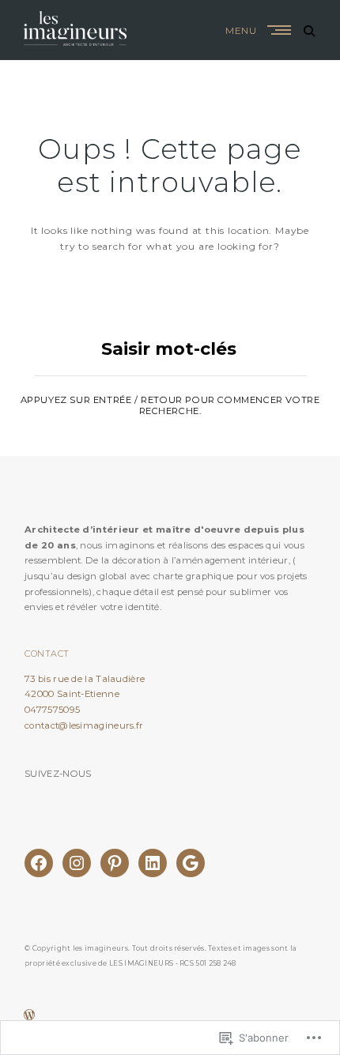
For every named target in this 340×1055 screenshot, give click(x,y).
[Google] (190, 863)
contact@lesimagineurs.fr (84, 725)
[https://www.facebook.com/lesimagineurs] (39, 863)
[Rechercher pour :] (170, 356)
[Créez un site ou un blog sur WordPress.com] (29, 1017)
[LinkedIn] (152, 863)
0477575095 (52, 709)
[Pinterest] (114, 863)
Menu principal (281, 30)
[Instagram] (76, 863)
